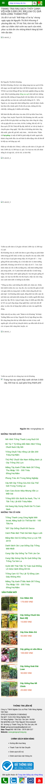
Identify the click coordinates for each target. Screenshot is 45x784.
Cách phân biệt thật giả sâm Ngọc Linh (23, 533)
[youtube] (39, 780)
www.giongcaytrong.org (17, 732)
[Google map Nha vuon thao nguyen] (22, 780)
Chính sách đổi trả (16, 752)
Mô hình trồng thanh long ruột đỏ (22, 439)
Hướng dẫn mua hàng (18, 743)
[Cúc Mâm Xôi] (9, 603)
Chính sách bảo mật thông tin (21, 756)
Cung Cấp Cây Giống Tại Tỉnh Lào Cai (22, 553)
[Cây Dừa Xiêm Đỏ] (9, 637)
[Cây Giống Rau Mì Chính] (9, 689)
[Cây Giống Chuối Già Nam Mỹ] (9, 620)
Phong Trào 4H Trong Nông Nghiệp (21, 478)
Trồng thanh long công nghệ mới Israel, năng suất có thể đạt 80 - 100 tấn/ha (23, 520)
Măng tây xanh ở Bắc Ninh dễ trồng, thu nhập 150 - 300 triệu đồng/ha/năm (22, 470)
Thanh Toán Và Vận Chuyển (20, 747)
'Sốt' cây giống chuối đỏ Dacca (19, 528)
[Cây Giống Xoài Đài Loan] (9, 672)
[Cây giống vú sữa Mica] (9, 654)
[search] (34, 3)
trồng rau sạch (24, 94)
